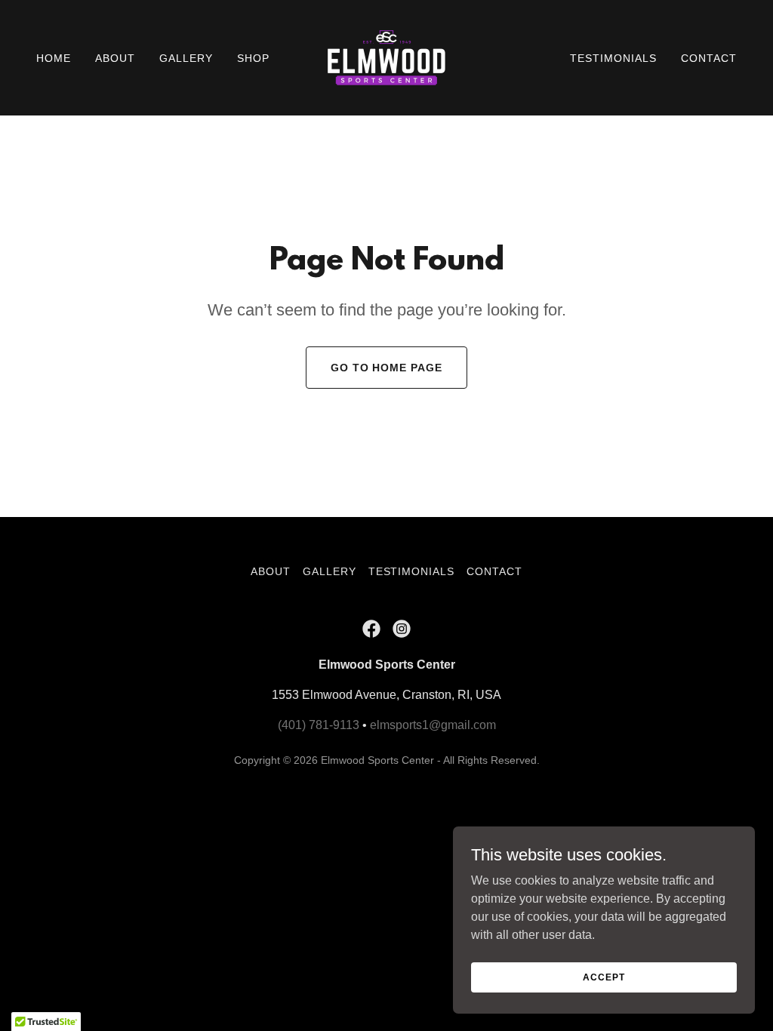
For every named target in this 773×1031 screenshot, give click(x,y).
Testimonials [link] (613, 58)
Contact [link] (709, 58)
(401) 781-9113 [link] (318, 725)
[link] (386, 57)
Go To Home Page (387, 368)
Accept (603, 976)
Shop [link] (253, 58)
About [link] (115, 58)
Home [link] (53, 58)
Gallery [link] (186, 58)
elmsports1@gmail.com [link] (433, 725)
